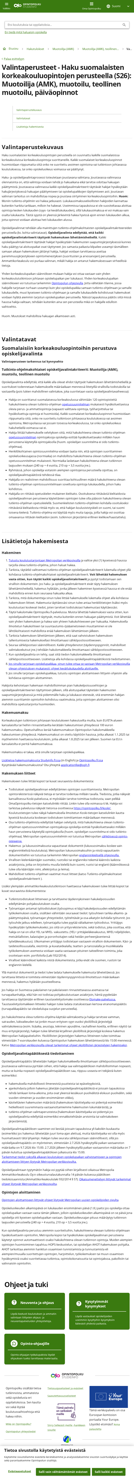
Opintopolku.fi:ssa (91, 760)
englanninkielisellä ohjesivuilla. (99, 855)
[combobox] (64, 25)
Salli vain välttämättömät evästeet (63, 1472)
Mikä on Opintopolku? (18, 1424)
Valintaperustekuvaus (29, 110)
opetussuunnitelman (76, 404)
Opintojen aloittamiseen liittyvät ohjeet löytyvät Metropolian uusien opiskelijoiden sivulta (60, 1200)
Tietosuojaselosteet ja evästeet (65, 1388)
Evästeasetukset (19, 1471)
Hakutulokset (35, 49)
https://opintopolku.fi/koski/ (92, 808)
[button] (118, 6)
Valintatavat (23, 118)
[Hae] (124, 24)
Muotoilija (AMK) (63, 49)
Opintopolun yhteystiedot (21, 1431)
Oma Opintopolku (91, 8)
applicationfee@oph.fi (75, 765)
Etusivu (13, 49)
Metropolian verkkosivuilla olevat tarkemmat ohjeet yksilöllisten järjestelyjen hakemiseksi (68, 1045)
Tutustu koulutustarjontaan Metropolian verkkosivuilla (44, 560)
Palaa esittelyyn (14, 59)
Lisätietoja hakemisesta (30, 126)
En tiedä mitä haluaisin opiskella (26, 32)
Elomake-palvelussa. (102, 999)
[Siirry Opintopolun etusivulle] (27, 6)
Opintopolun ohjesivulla (67, 283)
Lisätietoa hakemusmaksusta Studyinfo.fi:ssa (31, 760)
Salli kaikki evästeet (109, 1472)
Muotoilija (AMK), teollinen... (100, 49)
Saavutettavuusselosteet (61, 1395)
